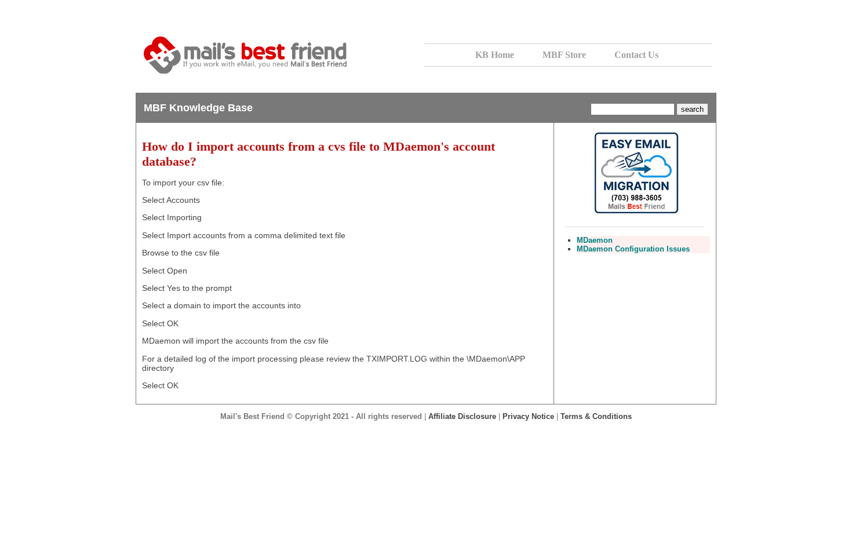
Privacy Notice (528, 416)
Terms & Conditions (596, 416)
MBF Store (564, 55)
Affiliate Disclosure (462, 416)
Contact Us (636, 55)
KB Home (494, 55)
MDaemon (595, 240)
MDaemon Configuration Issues (633, 249)
